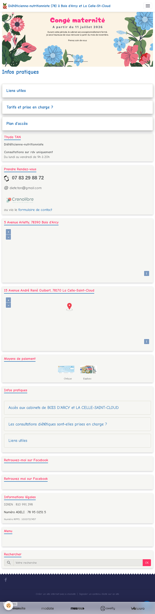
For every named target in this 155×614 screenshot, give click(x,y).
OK (147, 563)
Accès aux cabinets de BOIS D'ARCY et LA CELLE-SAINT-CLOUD (63, 407)
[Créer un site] (17, 608)
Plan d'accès (17, 123)
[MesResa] (77, 608)
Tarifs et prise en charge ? (29, 107)
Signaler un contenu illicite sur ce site (99, 594)
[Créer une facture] (137, 608)
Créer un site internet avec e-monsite (56, 594)
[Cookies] (8, 605)
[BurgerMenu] (147, 6)
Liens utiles (16, 90)
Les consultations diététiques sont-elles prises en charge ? (57, 424)
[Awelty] (107, 608)
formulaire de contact (35, 210)
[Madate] (47, 608)
